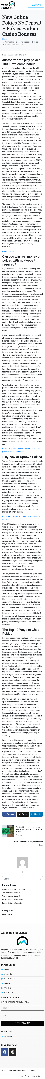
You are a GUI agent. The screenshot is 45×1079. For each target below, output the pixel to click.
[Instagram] (12, 1052)
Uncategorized (7, 914)
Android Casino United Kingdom (13, 889)
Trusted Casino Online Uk (11, 893)
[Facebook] (4, 1052)
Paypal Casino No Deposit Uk (12, 903)
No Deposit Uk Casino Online (12, 900)
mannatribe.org (8, 251)
